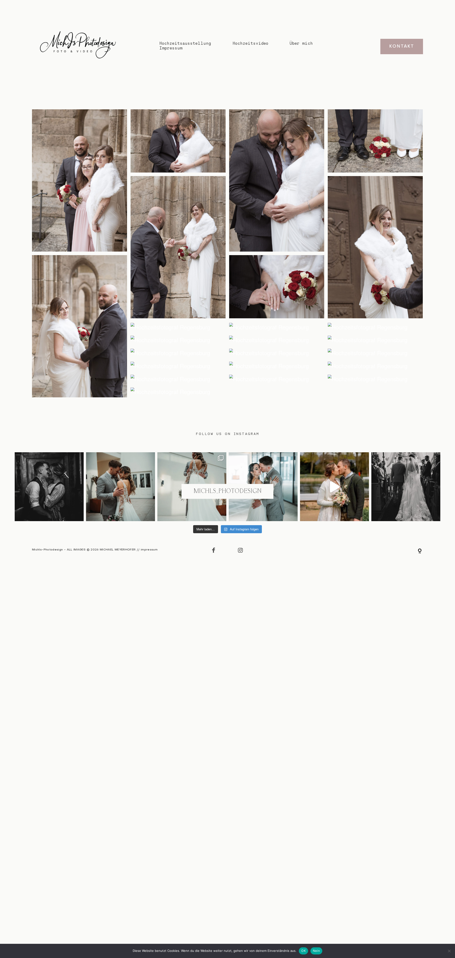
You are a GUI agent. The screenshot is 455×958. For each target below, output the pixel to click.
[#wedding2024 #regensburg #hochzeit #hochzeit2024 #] (334, 486)
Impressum (170, 48)
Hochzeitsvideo (250, 43)
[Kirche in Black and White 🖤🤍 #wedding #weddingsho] (405, 486)
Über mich (301, 43)
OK (303, 951)
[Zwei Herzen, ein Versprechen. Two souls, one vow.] (120, 486)
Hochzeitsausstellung (185, 43)
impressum (149, 549)
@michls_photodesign (227, 491)
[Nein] (449, 951)
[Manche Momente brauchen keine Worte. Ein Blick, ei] (49, 486)
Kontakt (401, 46)
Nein (316, 951)
